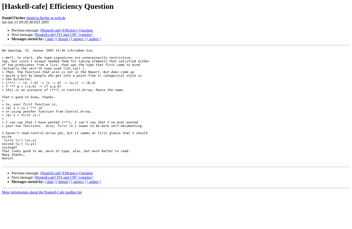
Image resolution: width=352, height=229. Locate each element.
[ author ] (94, 39)
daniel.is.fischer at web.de (45, 18)
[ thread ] (63, 39)
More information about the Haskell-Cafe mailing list (42, 192)
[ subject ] (78, 39)
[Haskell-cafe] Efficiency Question (66, 30)
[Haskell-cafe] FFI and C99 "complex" (63, 35)
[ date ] (50, 39)
